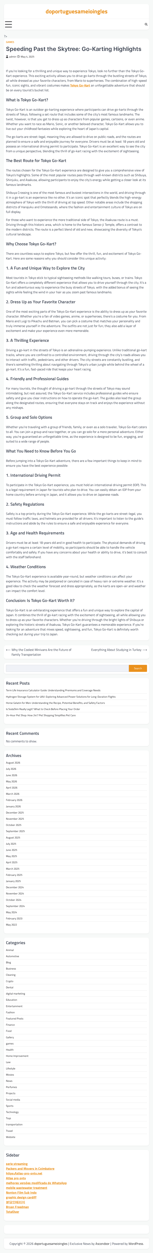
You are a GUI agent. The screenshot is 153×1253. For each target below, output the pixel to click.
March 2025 (12, 869)
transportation (14, 1124)
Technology (12, 1112)
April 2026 (11, 788)
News (9, 1081)
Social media (13, 1100)
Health (10, 1050)
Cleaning (11, 975)
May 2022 (11, 925)
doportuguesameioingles (77, 11)
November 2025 (15, 819)
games (10, 42)
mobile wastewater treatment (26, 1187)
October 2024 (13, 900)
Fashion (10, 1012)
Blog (8, 962)
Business (11, 969)
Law (8, 1062)
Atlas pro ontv (16, 1178)
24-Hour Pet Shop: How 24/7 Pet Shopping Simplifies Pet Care (41, 715)
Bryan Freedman (17, 1206)
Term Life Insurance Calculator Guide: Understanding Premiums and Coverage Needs (53, 690)
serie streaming (17, 1163)
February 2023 (14, 918)
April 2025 (11, 862)
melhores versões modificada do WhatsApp (36, 1182)
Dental (9, 987)
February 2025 (14, 875)
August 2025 (13, 837)
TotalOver (12, 1211)
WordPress (135, 1243)
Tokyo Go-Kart (80, 85)
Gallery (10, 1037)
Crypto (9, 981)
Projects (10, 1093)
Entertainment (14, 1006)
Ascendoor (102, 1243)
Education (11, 1000)
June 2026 (11, 775)
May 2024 (11, 912)
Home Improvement (17, 1056)
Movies (10, 1075)
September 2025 (15, 831)
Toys (8, 1118)
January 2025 (13, 881)
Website (10, 1137)
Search (138, 668)
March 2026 (12, 794)
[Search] (146, 24)
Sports (9, 1106)
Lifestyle (10, 1068)
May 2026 (11, 781)
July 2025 (11, 844)
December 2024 (15, 887)
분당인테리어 (15, 1202)
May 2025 (11, 856)
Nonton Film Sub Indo (21, 1192)
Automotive (12, 956)
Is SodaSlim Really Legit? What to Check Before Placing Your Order (43, 709)
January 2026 (13, 806)
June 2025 (11, 850)
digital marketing (15, 993)
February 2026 (14, 800)
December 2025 (15, 812)
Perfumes (11, 1087)
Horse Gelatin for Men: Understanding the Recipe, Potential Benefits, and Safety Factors (55, 703)
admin (12, 57)
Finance (10, 1025)
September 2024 (15, 906)
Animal (10, 950)
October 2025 (13, 825)
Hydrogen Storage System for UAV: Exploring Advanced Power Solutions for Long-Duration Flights (61, 697)
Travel (9, 1131)
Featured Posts (14, 1018)
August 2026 (13, 763)
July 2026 (11, 769)
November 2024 (15, 893)
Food (9, 1031)
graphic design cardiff (21, 1197)
